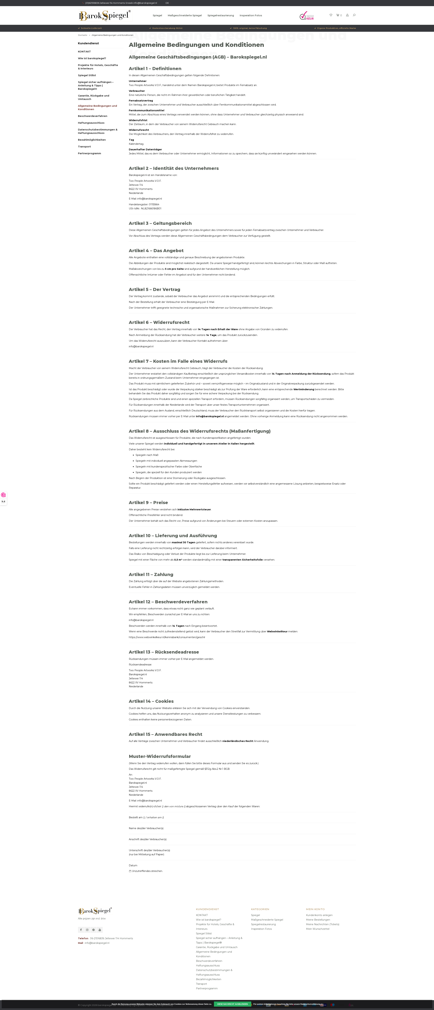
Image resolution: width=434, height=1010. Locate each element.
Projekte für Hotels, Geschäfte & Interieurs (98, 67)
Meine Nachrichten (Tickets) (322, 924)
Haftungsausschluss (91, 122)
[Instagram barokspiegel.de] (87, 930)
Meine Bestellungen (318, 919)
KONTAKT (84, 51)
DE (167, 3)
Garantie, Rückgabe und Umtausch (93, 97)
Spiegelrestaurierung (221, 15)
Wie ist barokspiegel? (92, 58)
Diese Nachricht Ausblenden (232, 1004)
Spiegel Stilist (87, 75)
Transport (84, 146)
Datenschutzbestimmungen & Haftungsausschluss (97, 131)
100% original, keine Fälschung (250, 28)
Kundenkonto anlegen (319, 915)
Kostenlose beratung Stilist (167, 28)
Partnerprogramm (89, 153)
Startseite (82, 35)
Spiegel (157, 15)
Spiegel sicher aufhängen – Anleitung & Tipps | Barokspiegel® (95, 85)
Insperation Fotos (251, 15)
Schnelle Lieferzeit (91, 28)
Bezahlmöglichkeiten (92, 139)
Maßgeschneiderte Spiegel (185, 15)
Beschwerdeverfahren (92, 116)
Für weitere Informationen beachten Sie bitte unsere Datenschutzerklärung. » (287, 1004)
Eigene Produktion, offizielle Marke (336, 28)
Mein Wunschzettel (317, 928)
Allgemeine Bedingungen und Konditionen (112, 35)
